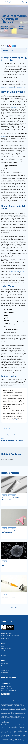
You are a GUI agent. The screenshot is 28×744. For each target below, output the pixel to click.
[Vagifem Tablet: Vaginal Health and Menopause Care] (14, 517)
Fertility (20, 28)
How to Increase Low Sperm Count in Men (13, 564)
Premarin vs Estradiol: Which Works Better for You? (12, 498)
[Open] (2, 2)
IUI (8, 212)
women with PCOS (15, 107)
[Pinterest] (10, 46)
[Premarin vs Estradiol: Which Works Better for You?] (14, 484)
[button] (14, 50)
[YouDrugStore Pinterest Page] (5, 694)
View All (14, 608)
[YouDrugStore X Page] (2, 694)
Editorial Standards (16, 419)
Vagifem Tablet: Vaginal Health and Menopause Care (12, 531)
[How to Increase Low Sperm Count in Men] (14, 550)
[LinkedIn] (15, 46)
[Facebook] (8, 46)
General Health (12, 495)
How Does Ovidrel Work (9, 597)
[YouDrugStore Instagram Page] (8, 694)
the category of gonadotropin (17, 271)
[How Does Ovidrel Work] (14, 583)
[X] (13, 46)
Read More (6, 503)
